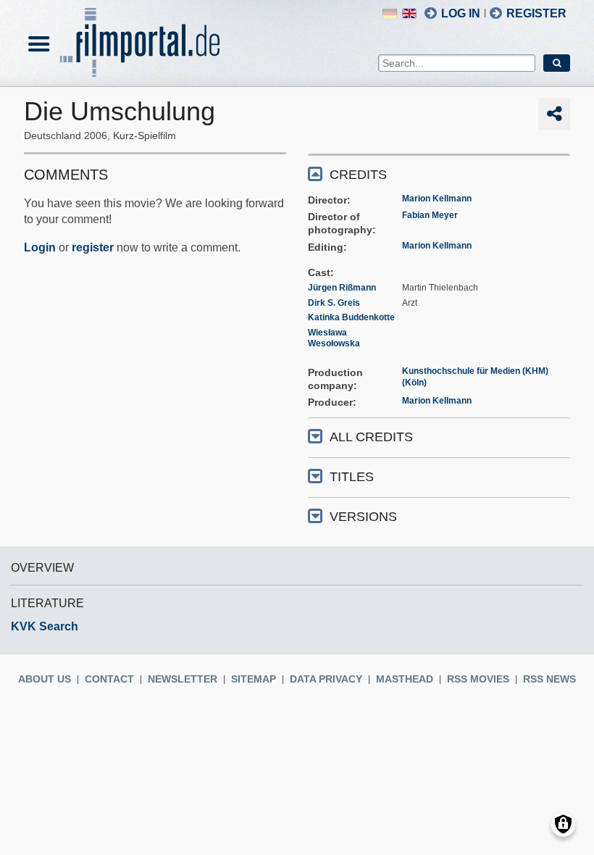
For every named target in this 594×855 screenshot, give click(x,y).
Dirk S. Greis (334, 303)
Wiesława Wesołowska (334, 338)
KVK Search (44, 626)
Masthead (404, 679)
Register (536, 13)
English (409, 13)
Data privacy (326, 679)
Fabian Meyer (430, 215)
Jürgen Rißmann (342, 288)
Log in (460, 13)
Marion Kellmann (437, 198)
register (93, 247)
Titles (352, 477)
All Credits (371, 437)
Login (40, 247)
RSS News (549, 679)
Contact (109, 679)
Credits (358, 174)
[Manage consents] (563, 824)
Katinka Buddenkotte (351, 317)
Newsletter (182, 679)
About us (44, 679)
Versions (363, 516)
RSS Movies (478, 679)
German (390, 13)
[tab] (439, 173)
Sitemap (253, 679)
